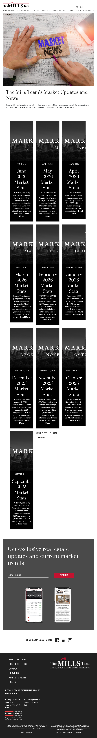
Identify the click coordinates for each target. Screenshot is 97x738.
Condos (13, 668)
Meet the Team (8, 10)
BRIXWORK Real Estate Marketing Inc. (73, 732)
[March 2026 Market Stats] (21, 244)
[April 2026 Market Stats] (73, 141)
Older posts (40, 437)
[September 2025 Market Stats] (21, 451)
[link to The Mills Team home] (16, 7)
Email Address (13, 571)
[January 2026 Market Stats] (73, 244)
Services (14, 673)
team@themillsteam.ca (84, 10)
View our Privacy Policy (27, 732)
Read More (25, 317)
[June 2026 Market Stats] (21, 141)
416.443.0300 (80, 7)
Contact (71, 10)
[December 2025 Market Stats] (21, 348)
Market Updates (59, 10)
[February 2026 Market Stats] (47, 244)
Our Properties (23, 10)
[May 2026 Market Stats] (47, 141)
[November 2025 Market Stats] (47, 348)
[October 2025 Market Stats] (73, 348)
